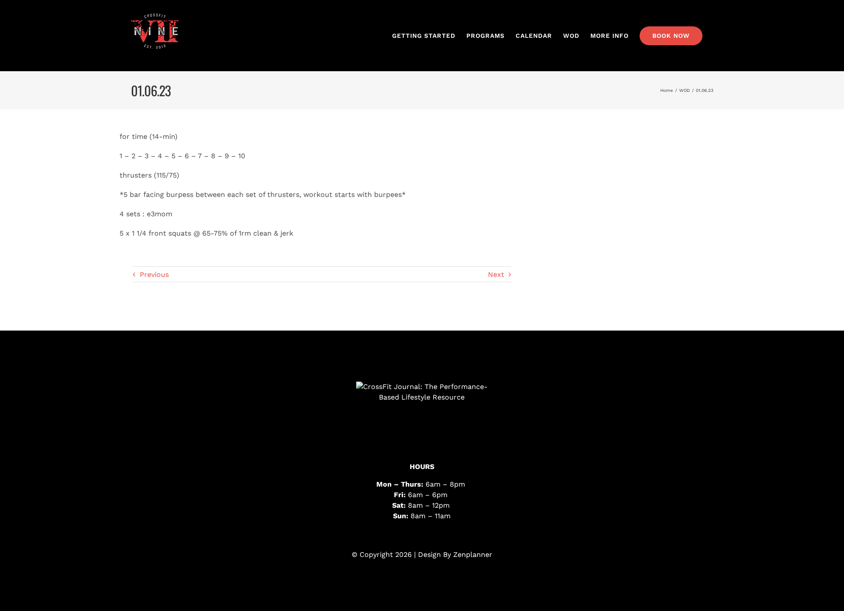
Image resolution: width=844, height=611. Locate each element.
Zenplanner (472, 554)
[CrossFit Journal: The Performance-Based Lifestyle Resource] (422, 414)
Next (496, 274)
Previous (154, 274)
